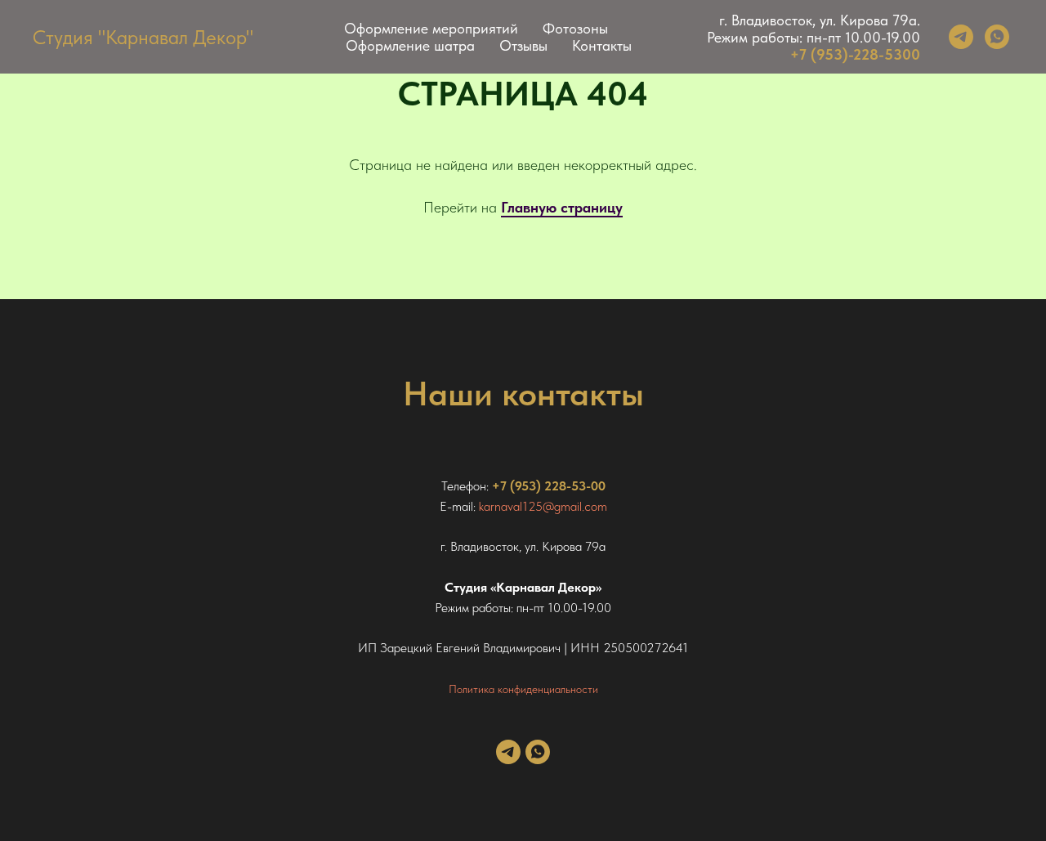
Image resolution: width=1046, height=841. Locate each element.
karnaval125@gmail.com (543, 506)
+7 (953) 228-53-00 (549, 486)
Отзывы (523, 45)
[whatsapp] (997, 37)
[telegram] (961, 37)
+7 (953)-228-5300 (855, 54)
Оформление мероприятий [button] (431, 28)
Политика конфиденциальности (523, 689)
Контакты (602, 45)
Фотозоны (575, 28)
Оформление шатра (410, 45)
